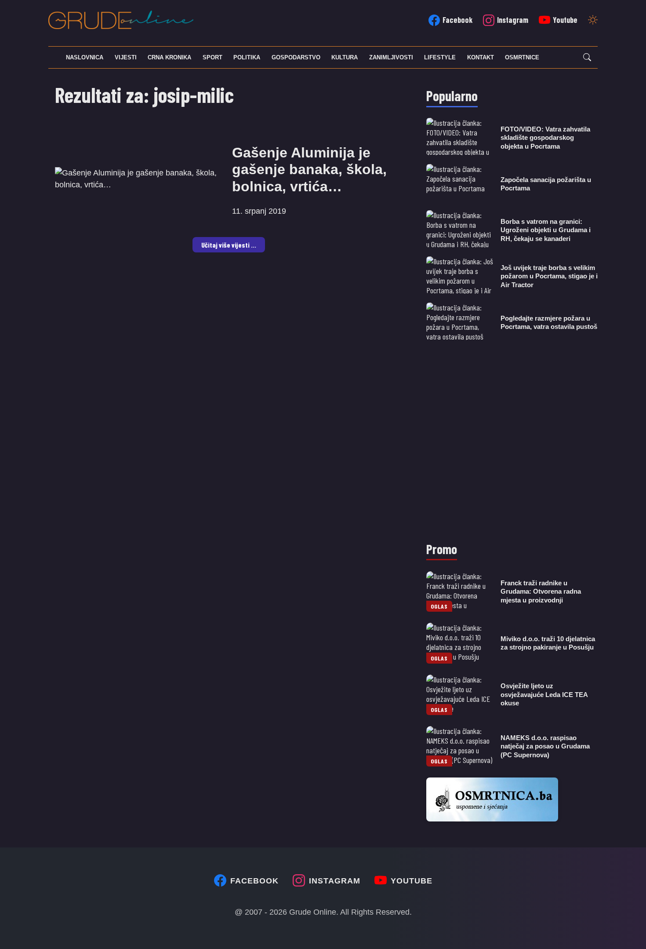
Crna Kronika (169, 57)
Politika (246, 57)
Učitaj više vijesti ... (228, 245)
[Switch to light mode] (593, 20)
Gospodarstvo (296, 57)
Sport (212, 57)
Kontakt (480, 57)
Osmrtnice (522, 57)
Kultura (344, 57)
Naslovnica (84, 57)
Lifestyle (440, 57)
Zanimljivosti (391, 57)
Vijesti (126, 57)
